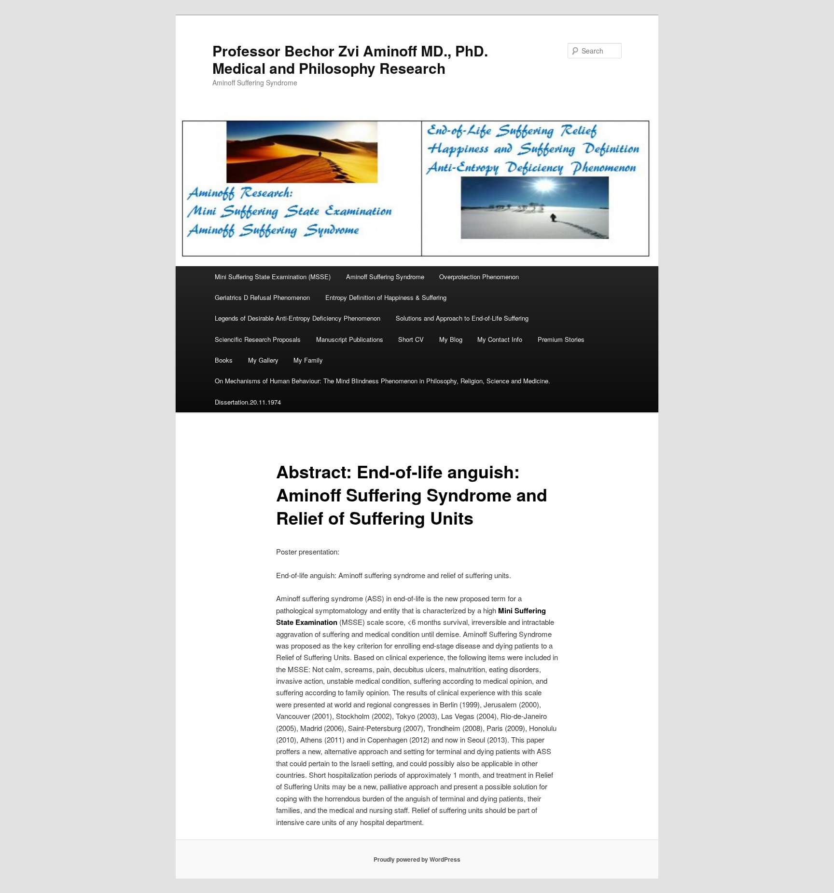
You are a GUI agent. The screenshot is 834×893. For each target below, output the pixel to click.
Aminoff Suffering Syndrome (385, 276)
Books (224, 360)
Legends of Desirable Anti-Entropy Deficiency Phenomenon (297, 318)
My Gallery (263, 360)
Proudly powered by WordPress (417, 859)
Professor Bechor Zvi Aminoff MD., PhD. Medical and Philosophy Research (350, 59)
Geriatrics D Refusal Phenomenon (262, 297)
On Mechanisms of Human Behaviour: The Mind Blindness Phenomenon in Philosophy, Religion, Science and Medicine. (382, 380)
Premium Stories (561, 339)
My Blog (450, 339)
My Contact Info (499, 339)
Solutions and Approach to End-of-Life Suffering (462, 318)
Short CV (411, 339)
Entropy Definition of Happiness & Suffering (385, 297)
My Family (308, 360)
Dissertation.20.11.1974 (248, 401)
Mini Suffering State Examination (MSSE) (273, 276)
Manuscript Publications (349, 339)
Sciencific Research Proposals (258, 339)
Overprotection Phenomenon (479, 276)
